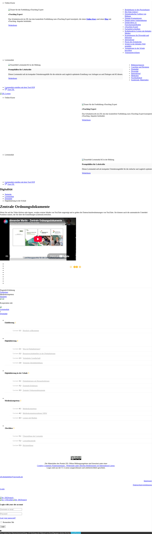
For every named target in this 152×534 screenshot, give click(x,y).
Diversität (134, 71)
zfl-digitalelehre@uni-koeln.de (11, 477)
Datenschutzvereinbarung (142, 485)
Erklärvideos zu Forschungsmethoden (133, 24)
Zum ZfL (10, 90)
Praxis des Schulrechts (133, 42)
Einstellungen (76, 533)
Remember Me (8, 522)
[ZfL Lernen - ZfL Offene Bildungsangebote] (5, 94)
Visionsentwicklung (132, 53)
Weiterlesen (12, 25)
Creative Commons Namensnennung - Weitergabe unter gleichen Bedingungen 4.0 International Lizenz (76, 466)
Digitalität (134, 69)
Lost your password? (8, 518)
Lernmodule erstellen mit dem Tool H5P (20, 87)
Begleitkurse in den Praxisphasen (137, 10)
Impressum (148, 481)
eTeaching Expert (131, 27)
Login (2, 489)
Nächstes (3, 297)
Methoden (135, 76)
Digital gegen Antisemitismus (136, 20)
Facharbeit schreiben (132, 29)
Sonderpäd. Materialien (140, 80)
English (10, 500)
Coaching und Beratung (140, 67)
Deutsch (10, 498)
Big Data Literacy (131, 12)
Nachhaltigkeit (136, 78)
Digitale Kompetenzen (133, 18)
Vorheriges (4, 292)
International (129, 40)
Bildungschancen (137, 65)
